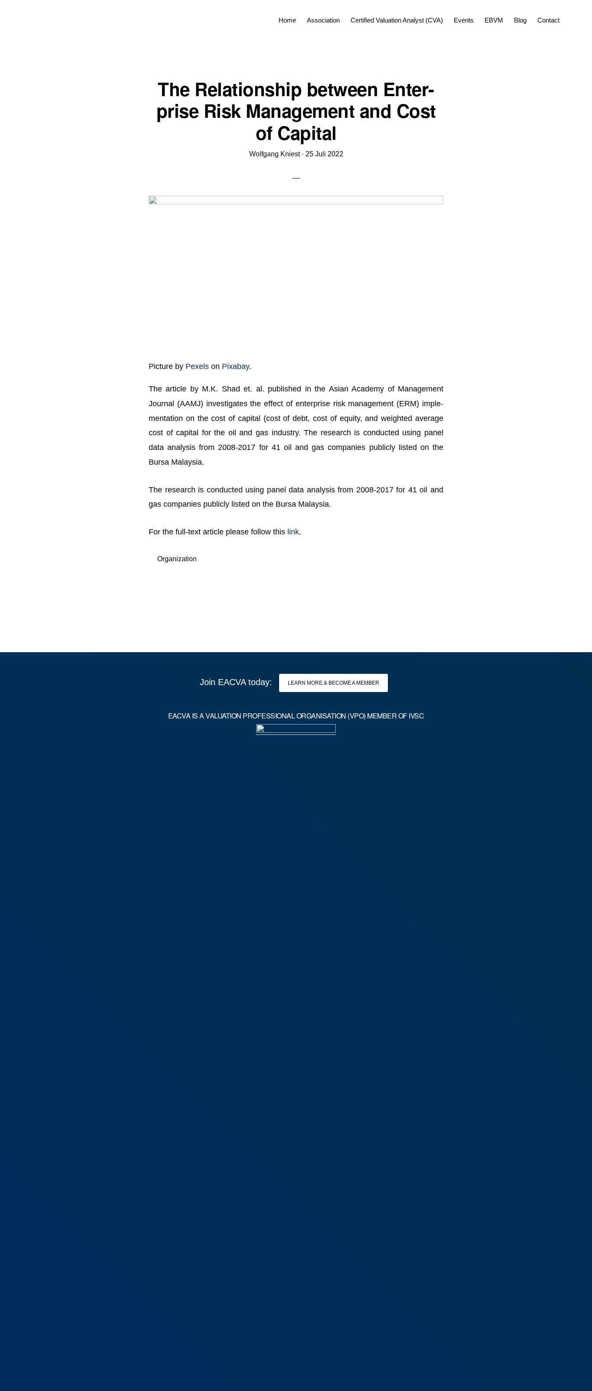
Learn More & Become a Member (333, 683)
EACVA (46, 17)
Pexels (197, 366)
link (293, 531)
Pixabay (235, 366)
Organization (177, 559)
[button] (570, 14)
